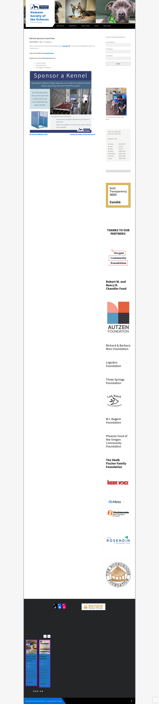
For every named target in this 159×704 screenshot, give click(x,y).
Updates (49, 42)
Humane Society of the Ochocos (39, 15)
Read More (30, 684)
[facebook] (131, 701)
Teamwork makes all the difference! (82, 134)
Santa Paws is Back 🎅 (44, 662)
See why (65, 46)
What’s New (107, 26)
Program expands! (29, 657)
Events (96, 26)
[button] (48, 636)
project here (49, 53)
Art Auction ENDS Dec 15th (38, 134)
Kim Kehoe (32, 661)
